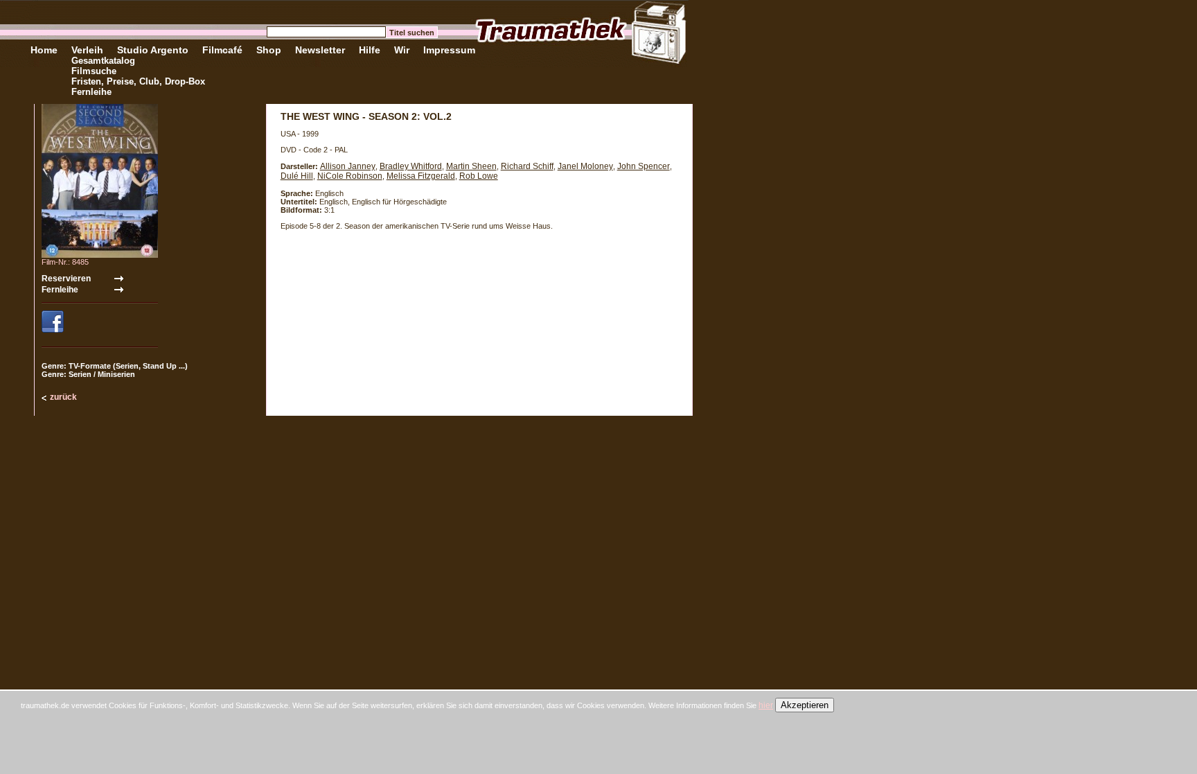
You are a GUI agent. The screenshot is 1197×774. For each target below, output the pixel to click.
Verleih (87, 49)
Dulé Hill (297, 176)
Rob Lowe (478, 176)
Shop (268, 49)
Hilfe (369, 49)
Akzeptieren (804, 705)
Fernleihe (91, 92)
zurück (63, 397)
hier (766, 705)
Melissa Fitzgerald (421, 176)
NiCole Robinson (349, 176)
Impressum (449, 49)
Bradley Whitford (411, 166)
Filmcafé (222, 49)
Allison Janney (347, 166)
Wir (401, 49)
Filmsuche (93, 71)
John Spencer (643, 166)
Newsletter (320, 49)
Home (43, 49)
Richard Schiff (527, 166)
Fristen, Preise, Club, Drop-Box (138, 81)
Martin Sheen (471, 166)
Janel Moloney (585, 166)
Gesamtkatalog (103, 60)
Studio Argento (152, 49)
